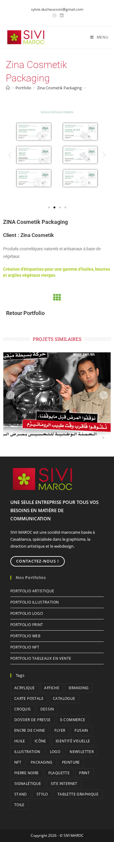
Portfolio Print (26, 624)
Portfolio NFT (25, 647)
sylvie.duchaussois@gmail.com (57, 9)
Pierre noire (26, 772)
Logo (55, 751)
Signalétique (27, 783)
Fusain (81, 730)
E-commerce (72, 719)
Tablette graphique (77, 794)
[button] (10, 155)
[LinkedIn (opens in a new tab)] (61, 15)
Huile (19, 741)
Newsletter (82, 751)
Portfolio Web (25, 635)
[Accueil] (8, 88)
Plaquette (59, 772)
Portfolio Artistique (32, 591)
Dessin (47, 709)
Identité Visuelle (73, 741)
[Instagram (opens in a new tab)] (54, 15)
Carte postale (28, 698)
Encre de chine (29, 730)
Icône (40, 741)
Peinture (71, 762)
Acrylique (24, 687)
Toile (19, 804)
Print (84, 772)
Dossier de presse (32, 719)
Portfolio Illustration (34, 602)
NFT (17, 762)
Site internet (64, 783)
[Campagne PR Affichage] (57, 395)
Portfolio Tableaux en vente (40, 658)
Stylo (42, 794)
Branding (78, 687)
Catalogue (64, 698)
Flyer (59, 730)
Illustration (27, 751)
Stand (20, 794)
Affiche (51, 687)
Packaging (42, 762)
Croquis (22, 709)
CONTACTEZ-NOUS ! (37, 561)
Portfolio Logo (26, 613)
